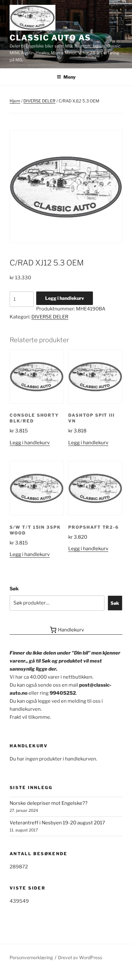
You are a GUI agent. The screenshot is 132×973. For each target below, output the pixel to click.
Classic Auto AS (50, 37)
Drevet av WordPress (80, 957)
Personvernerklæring (31, 957)
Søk (14, 589)
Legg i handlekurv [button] (30, 443)
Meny (69, 77)
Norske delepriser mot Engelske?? (48, 803)
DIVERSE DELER (39, 100)
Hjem (15, 100)
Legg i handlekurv (64, 298)
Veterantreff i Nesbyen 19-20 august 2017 (57, 823)
